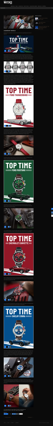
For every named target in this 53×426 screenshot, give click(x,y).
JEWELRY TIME (20, 6)
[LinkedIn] (52, 212)
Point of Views (26, 6)
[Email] (52, 214)
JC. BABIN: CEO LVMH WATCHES (43, 18)
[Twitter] (52, 210)
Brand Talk (13, 6)
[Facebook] (52, 209)
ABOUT (8, 422)
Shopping (44, 6)
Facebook (44, 422)
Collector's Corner (33, 6)
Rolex (17, 6)
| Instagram (47, 422)
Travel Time (40, 6)
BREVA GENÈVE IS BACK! (42, 22)
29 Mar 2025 (41, 19)
